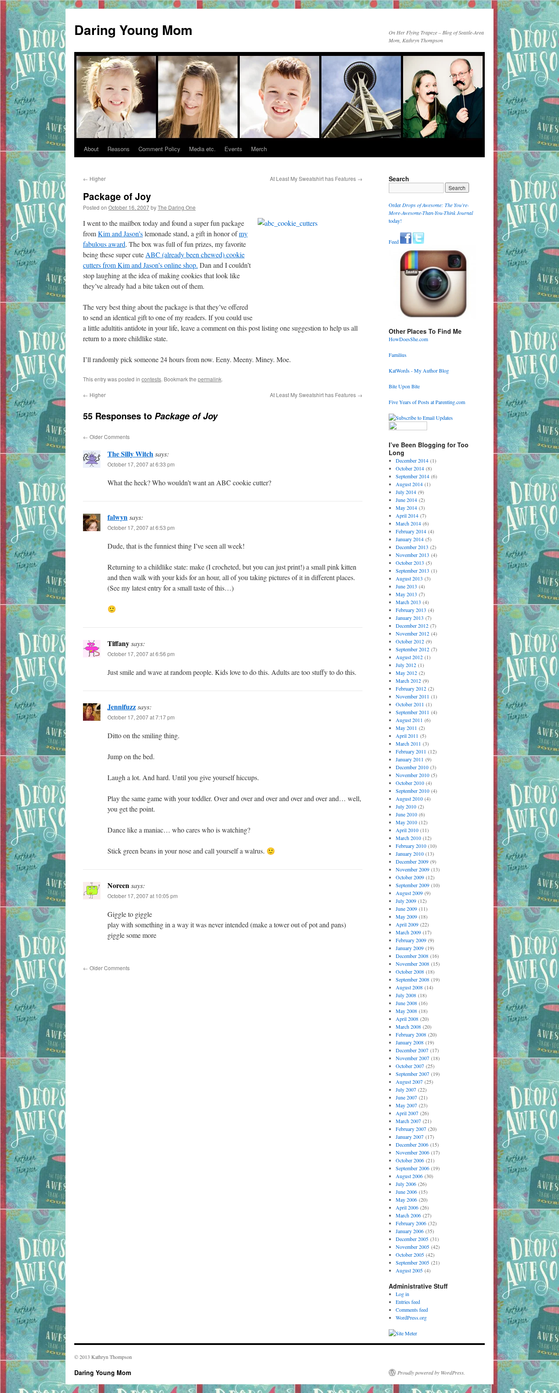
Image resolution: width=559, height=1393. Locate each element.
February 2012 (411, 688)
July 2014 (406, 491)
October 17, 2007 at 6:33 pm (141, 464)
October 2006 (410, 1160)
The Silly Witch (130, 454)
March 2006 (408, 1215)
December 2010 (412, 767)
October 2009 (410, 877)
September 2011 (412, 712)
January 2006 (410, 1230)
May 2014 (406, 507)
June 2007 (406, 1097)
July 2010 (406, 806)
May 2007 (406, 1105)
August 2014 (409, 483)
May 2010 (406, 822)
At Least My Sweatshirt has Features (316, 178)
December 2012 (412, 625)
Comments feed (412, 1309)
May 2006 (406, 1199)
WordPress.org (411, 1317)
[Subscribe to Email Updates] (421, 417)
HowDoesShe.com (408, 338)
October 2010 (410, 782)
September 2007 (412, 1073)
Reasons (118, 149)
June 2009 (406, 908)
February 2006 (411, 1223)
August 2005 (409, 1270)
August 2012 (409, 656)
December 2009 (412, 861)
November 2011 (412, 696)
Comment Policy (159, 149)
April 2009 (407, 924)
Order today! (431, 212)
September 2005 (412, 1262)
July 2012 (406, 664)
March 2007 (408, 1120)
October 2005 (410, 1254)
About (91, 149)
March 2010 (408, 837)
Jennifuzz (121, 707)
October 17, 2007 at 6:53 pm (141, 527)
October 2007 (410, 1065)
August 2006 (409, 1175)
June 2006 (406, 1191)
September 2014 (412, 476)
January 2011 (410, 759)
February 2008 (411, 1034)
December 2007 (412, 1050)
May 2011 (406, 727)
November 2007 (412, 1057)
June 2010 (406, 814)
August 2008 (409, 987)
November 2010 (412, 774)
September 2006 (412, 1168)
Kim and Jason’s (120, 233)
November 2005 (412, 1246)
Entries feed (408, 1301)
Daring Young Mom (133, 29)
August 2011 (409, 719)
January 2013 (410, 617)
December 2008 (412, 955)
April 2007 (407, 1113)
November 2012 (412, 633)
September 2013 (412, 570)
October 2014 (410, 468)
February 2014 (411, 531)
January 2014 (410, 539)
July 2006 (406, 1183)
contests (151, 379)
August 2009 (409, 892)
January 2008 (410, 1042)
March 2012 (408, 680)
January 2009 (410, 947)
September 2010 (412, 790)
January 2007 (410, 1136)
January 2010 (410, 853)
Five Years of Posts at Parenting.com (427, 401)
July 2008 (406, 995)
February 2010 (411, 845)
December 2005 (412, 1238)
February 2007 (411, 1128)
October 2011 (410, 704)
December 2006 (412, 1144)
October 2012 (410, 641)
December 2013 (412, 546)
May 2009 (406, 916)
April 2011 (407, 735)
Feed (394, 241)
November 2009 (412, 869)
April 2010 (407, 829)
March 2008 (408, 1026)
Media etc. (202, 149)
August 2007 (409, 1081)
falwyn (117, 517)
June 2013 (406, 586)
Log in (402, 1293)
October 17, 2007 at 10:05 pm (142, 895)
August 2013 (409, 578)
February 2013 (411, 609)
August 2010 (409, 798)
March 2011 (408, 743)
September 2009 (412, 884)
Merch (259, 149)
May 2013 (406, 594)
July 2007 (406, 1089)
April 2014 (407, 515)
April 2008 (407, 1018)
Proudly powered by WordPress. (431, 1372)
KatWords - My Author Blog (419, 370)
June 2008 (406, 1002)
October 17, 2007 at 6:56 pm (141, 653)
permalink (209, 379)
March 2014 (408, 523)
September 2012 (412, 649)
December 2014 (412, 460)
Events (233, 149)
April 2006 (407, 1207)
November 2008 (412, 963)
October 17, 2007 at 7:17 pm (141, 717)
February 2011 (411, 751)
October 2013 (410, 562)
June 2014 (406, 499)
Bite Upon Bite (404, 386)
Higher (94, 178)
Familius (398, 354)
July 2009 (406, 900)
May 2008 (406, 1010)
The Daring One (177, 207)
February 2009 (411, 940)
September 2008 (412, 979)
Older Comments (106, 436)
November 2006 (412, 1152)
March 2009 (408, 932)
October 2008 (410, 971)
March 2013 (408, 601)
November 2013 (412, 554)
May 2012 (406, 672)
